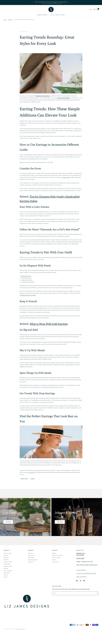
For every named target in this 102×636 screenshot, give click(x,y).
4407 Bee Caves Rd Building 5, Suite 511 (86, 573)
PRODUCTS (7, 550)
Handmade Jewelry (42, 15)
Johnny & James (8, 562)
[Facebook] (78, 580)
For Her (6, 577)
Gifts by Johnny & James (57, 15)
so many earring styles (63, 98)
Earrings (6, 555)
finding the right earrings (42, 96)
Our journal (10, 19)
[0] (97, 9)
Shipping (54, 553)
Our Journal (31, 555)
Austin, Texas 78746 (81, 576)
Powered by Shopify (20, 628)
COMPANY (31, 550)
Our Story (30, 553)
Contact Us (30, 562)
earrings (33, 478)
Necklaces (6, 557)
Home (5, 19)
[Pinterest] (85, 580)
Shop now (31, 472)
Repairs (54, 559)
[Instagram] (81, 580)
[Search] (94, 9)
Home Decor (7, 572)
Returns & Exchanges (57, 555)
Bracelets (6, 559)
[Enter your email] (96, 593)
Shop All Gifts (7, 564)
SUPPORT (55, 550)
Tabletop (6, 568)
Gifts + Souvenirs (8, 570)
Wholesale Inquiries (32, 559)
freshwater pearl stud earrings (28, 295)
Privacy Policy (55, 562)
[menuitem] (42, 15)
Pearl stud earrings (26, 276)
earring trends (24, 478)
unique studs (66, 177)
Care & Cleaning (56, 557)
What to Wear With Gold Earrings (49, 324)
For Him (6, 575)
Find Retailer (31, 557)
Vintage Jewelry (8, 566)
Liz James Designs (81, 570)
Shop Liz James (8, 553)
